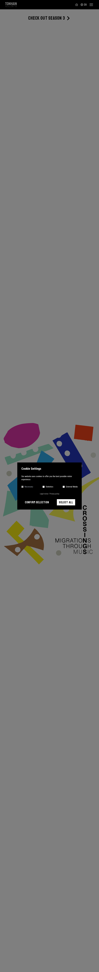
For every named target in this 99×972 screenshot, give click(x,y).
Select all (66, 502)
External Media (72, 486)
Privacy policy (54, 494)
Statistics (49, 486)
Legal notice (44, 494)
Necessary (28, 486)
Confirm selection (37, 502)
